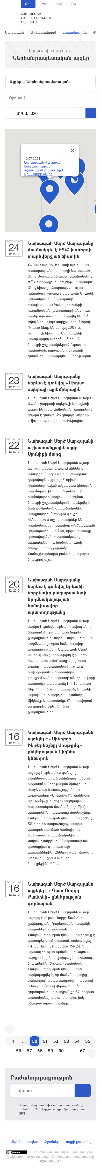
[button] (74, 183)
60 (61, 1050)
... (11, 113)
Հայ (28, 3)
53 (66, 1041)
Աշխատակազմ (43, 32)
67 (82, 1050)
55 (87, 1041)
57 (29, 1050)
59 (50, 1050)
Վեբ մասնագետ (24, 1141)
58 (40, 1050)
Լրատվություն (75, 32)
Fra (73, 3)
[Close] (72, 150)
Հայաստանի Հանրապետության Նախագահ (36, 18)
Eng (59, 3)
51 (45, 1041)
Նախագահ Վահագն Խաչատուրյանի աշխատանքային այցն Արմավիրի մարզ (44, 168)
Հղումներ (51, 1141)
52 (55, 1041)
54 (77, 1041)
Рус (44, 3)
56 (18, 1050)
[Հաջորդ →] (91, 1053)
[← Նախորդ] (10, 1029)
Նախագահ (14, 32)
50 (34, 1041)
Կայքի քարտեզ (77, 1141)
